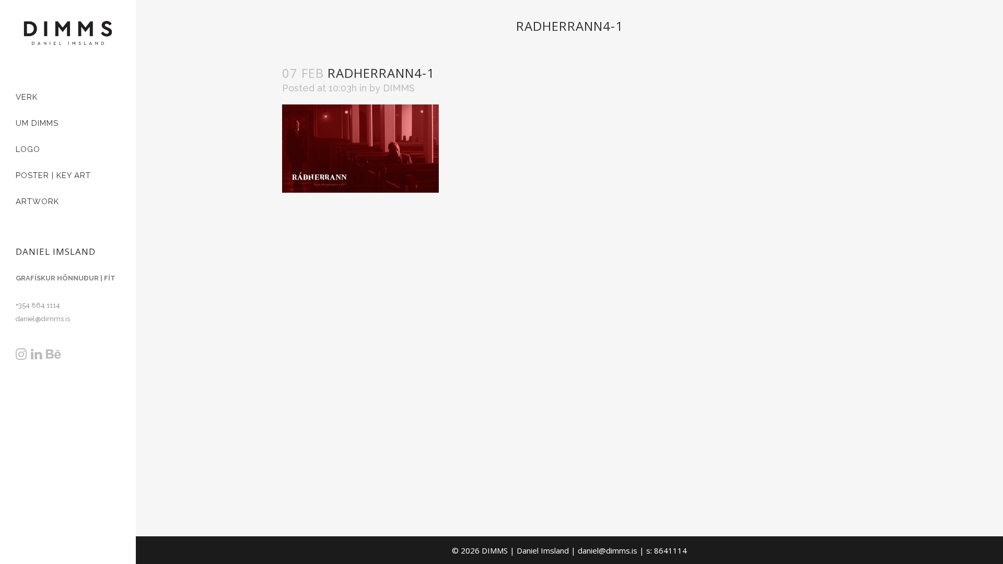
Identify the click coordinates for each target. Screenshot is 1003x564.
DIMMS (399, 88)
